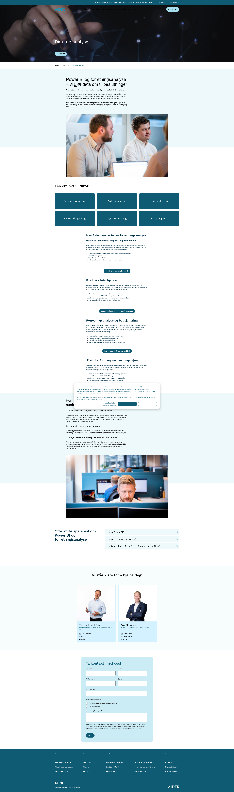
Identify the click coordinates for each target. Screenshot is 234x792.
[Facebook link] (56, 783)
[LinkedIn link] (61, 783)
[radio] (116, 704)
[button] (142, 532)
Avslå (147, 404)
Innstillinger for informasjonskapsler (110, 404)
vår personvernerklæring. (133, 728)
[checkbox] (116, 705)
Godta (127, 404)
